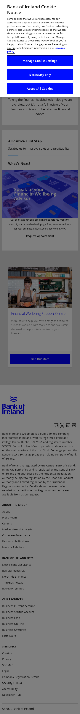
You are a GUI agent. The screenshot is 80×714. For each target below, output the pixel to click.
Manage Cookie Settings (40, 61)
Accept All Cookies (40, 89)
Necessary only (40, 75)
